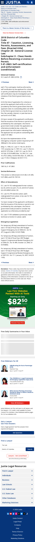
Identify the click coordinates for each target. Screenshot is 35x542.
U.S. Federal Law (8, 489)
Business (5, 480)
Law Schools (7, 484)
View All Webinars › (17, 403)
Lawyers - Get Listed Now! (17, 456)
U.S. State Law (8, 493)
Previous (6, 82)
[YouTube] (11, 514)
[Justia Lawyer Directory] (27, 514)
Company (17, 525)
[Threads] (19, 514)
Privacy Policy (17, 535)
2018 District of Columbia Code (10, 10)
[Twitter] (24, 514)
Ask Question (17, 433)
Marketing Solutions (10, 502)
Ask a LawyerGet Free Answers (8, 422)
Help (17, 528)
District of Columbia (12, 271)
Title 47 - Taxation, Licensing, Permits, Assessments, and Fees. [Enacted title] (16, 13)
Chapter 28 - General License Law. (12, 16)
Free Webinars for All (9, 361)
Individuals (6, 475)
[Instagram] (16, 514)
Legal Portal (18, 521)
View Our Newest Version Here (13, 33)
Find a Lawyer (6, 441)
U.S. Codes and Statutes (19, 6)
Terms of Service (17, 532)
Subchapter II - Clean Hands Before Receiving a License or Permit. (15, 18)
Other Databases (9, 498)
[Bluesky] (21, 514)
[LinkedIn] (8, 514)
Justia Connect (17, 518)
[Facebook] (13, 514)
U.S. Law (8, 6)
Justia (2, 6)
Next (30, 82)
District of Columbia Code (8, 8)
